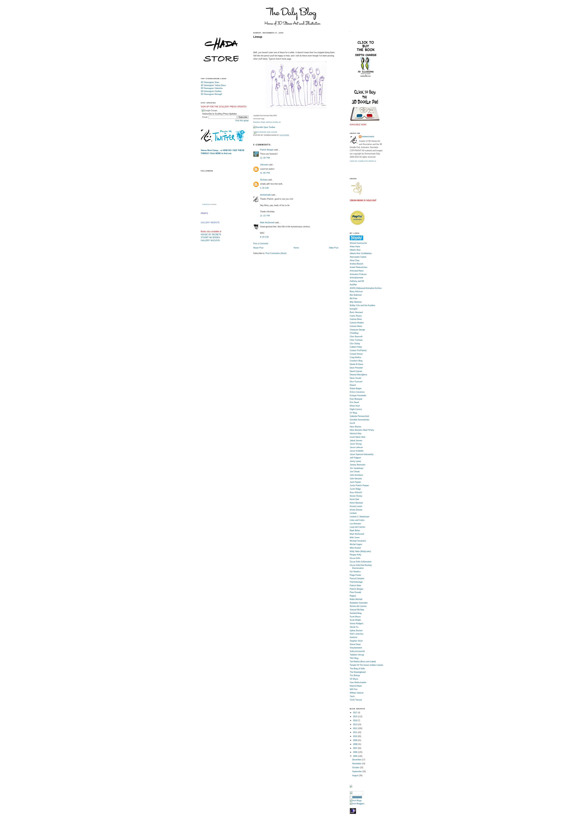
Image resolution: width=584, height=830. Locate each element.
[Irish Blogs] (356, 800)
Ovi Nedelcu (355, 571)
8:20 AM (264, 237)
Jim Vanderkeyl (356, 468)
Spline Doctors (356, 630)
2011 (355, 732)
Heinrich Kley (356, 433)
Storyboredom (356, 648)
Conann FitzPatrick (358, 350)
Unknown (264, 165)
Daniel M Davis (356, 364)
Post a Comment (260, 243)
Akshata (263, 180)
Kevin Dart (354, 499)
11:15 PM (265, 216)
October (356, 767)
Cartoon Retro (356, 326)
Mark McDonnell (267, 222)
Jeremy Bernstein (357, 465)
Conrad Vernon (356, 354)
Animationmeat (356, 277)
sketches (269, 122)
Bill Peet (353, 298)
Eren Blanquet (356, 399)
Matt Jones (355, 537)
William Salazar (356, 693)
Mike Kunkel (355, 548)
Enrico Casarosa (357, 392)
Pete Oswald (355, 592)
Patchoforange (356, 582)
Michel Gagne (356, 544)
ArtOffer (353, 284)
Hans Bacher (355, 427)
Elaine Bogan (356, 388)
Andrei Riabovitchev (358, 267)
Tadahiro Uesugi (357, 655)
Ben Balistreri (356, 295)
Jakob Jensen (356, 440)
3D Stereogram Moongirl (211, 94)
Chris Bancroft (356, 336)
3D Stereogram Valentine (212, 88)
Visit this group (242, 120)
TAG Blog (354, 658)
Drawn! (353, 385)
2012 (355, 728)
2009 (355, 740)
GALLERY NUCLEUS (210, 240)
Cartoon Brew (356, 319)
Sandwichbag (356, 613)
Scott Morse (355, 616)
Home (296, 248)
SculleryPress (206, 204)
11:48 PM (265, 173)
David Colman (356, 371)
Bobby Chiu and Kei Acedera (362, 305)
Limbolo (353, 513)
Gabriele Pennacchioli (359, 416)
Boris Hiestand (356, 312)
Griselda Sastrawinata (359, 420)
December (357, 759)
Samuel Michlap (357, 609)
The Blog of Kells (357, 668)
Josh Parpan (355, 482)
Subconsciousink (357, 651)
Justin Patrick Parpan (359, 485)
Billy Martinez (356, 302)
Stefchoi (353, 637)
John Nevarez (356, 478)
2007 (355, 748)
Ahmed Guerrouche (358, 243)
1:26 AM (264, 188)
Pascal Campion (357, 578)
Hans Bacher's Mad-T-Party (362, 430)
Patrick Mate (355, 585)
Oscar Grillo (355, 558)
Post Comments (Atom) (276, 253)
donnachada (265, 195)
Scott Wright (355, 620)
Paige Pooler (355, 575)
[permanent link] (264, 127)
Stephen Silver (356, 641)
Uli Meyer (354, 679)
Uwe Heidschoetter (358, 682)
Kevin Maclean (356, 503)
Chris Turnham (356, 340)
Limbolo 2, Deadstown (359, 516)
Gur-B (352, 423)
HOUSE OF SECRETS (211, 234)
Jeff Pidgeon (355, 458)
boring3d (353, 309)
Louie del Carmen (357, 527)
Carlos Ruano (356, 316)
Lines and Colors (357, 520)
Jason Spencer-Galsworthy (362, 454)
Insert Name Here (357, 437)
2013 (355, 724)
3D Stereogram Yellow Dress (213, 85)
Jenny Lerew (355, 461)
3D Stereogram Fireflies (211, 91)
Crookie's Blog (356, 361)
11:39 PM (265, 158)
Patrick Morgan (266, 150)
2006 (355, 752)
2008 (355, 744)
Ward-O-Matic (356, 686)
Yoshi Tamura (356, 700)
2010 (355, 736)
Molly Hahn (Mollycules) (360, 551)
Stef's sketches (356, 634)
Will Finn (353, 689)
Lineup (257, 36)
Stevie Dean (355, 644)
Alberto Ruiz (355, 250)
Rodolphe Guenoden (359, 603)
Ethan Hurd (355, 406)
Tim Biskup (355, 675)
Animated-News (357, 271)
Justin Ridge (355, 489)
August (355, 775)
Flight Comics (356, 409)
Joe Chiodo (355, 471)
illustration (256, 122)
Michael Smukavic (358, 541)
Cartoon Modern (357, 323)
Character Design (357, 330)
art (280, 122)
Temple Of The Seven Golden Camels (366, 665)
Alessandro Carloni (358, 257)
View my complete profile (363, 161)
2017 (355, 712)
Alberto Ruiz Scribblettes (361, 253)
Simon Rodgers (356, 623)
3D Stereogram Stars (210, 82)
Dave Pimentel (356, 368)
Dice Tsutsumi (356, 381)
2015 (355, 716)
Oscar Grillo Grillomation (360, 562)
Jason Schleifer (356, 451)
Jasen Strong (356, 444)
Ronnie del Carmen (358, 606)
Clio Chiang (355, 343)
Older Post (333, 248)
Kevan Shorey (356, 496)
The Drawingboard (358, 672)
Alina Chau (354, 260)
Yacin (352, 696)
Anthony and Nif (357, 281)
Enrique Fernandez (358, 395)
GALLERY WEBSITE (210, 222)
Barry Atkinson (356, 291)
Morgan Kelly (355, 555)
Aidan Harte (355, 246)
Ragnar (353, 596)
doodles (275, 122)
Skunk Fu (354, 627)
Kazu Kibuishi (356, 492)
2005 (355, 756)
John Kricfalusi (356, 475)
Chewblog (354, 333)
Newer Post (258, 248)
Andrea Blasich (356, 264)
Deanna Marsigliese (358, 374)
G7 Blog (353, 413)
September (357, 771)
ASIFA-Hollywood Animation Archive (366, 288)
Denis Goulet (355, 378)
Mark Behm (355, 530)
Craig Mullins (355, 357)
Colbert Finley (356, 347)
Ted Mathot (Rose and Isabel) (363, 661)
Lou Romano (355, 523)
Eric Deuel (354, 402)
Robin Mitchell (356, 599)
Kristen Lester (356, 506)
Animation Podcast (358, 274)
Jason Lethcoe (356, 447)
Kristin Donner (356, 510)
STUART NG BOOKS (210, 237)
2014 (355, 720)
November (357, 763)
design (263, 122)
